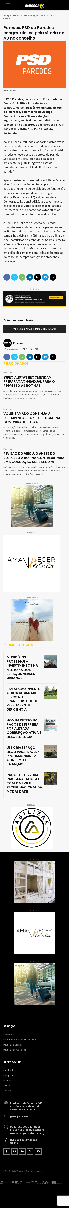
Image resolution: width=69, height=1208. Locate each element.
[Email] (37, 357)
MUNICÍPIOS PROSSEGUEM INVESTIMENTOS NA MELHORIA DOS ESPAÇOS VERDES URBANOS (22, 667)
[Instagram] (14, 1151)
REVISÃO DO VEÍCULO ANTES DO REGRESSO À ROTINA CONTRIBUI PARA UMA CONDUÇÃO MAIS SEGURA (33, 457)
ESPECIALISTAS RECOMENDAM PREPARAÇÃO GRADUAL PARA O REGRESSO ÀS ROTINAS (29, 381)
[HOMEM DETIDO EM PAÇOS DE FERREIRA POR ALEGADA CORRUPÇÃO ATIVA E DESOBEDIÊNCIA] (50, 724)
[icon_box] (24, 1105)
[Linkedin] (29, 357)
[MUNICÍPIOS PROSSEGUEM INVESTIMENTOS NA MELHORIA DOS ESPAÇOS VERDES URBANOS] (50, 661)
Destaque (7, 15)
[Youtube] (38, 1151)
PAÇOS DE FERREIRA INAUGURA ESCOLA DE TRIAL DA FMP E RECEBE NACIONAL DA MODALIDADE (24, 783)
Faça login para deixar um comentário (34, 329)
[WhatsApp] (22, 357)
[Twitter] (14, 357)
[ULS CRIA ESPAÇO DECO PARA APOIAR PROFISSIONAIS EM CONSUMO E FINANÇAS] (50, 751)
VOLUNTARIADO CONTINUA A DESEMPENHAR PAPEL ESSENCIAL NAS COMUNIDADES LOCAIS (32, 417)
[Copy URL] (53, 357)
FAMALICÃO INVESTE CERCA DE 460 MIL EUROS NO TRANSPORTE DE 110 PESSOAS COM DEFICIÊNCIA (23, 699)
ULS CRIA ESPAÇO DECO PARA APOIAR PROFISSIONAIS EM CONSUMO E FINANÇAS (23, 755)
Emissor (18, 343)
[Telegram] (45, 357)
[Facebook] (6, 357)
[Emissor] (8, 343)
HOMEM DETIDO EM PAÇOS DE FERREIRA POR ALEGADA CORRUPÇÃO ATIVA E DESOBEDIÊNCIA (24, 728)
